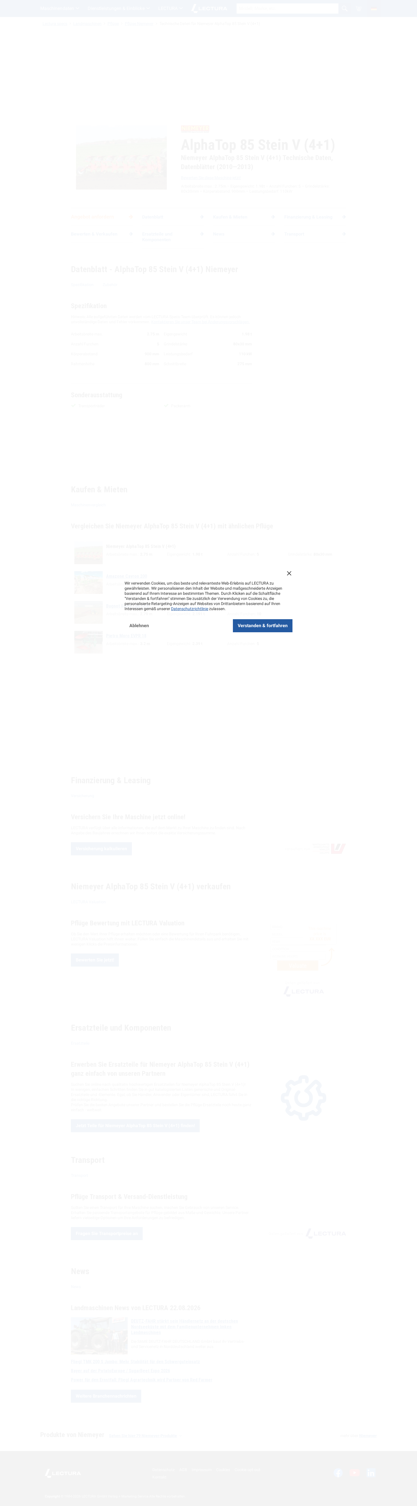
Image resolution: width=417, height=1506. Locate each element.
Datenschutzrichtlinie (189, 608)
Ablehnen (139, 625)
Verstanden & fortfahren (263, 625)
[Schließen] (289, 573)
